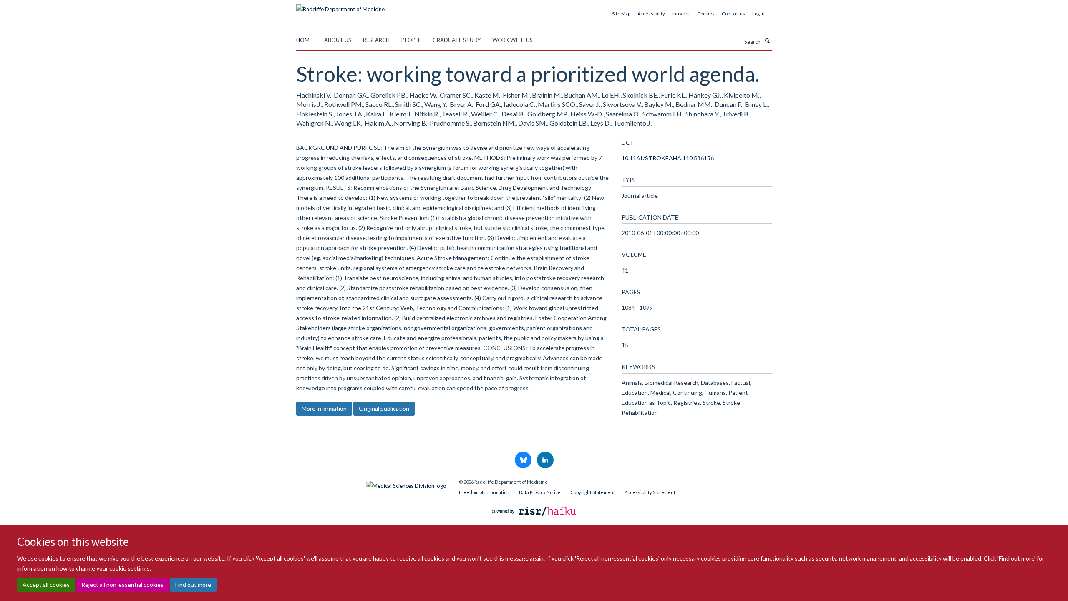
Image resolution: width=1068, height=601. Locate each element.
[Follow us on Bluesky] (524, 460)
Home (304, 40)
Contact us (733, 13)
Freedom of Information (484, 492)
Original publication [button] (384, 408)
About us (337, 40)
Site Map (621, 13)
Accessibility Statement (650, 492)
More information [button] (324, 408)
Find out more (193, 584)
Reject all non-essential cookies (122, 584)
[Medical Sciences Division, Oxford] (371, 484)
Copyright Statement (592, 492)
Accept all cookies (46, 584)
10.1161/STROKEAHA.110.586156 (668, 158)
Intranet (681, 13)
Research (376, 40)
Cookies (706, 13)
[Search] (767, 40)
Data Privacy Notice (540, 492)
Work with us (512, 40)
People (411, 40)
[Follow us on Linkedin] (545, 460)
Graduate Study (457, 40)
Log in (758, 13)
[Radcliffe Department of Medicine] (340, 6)
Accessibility (651, 13)
